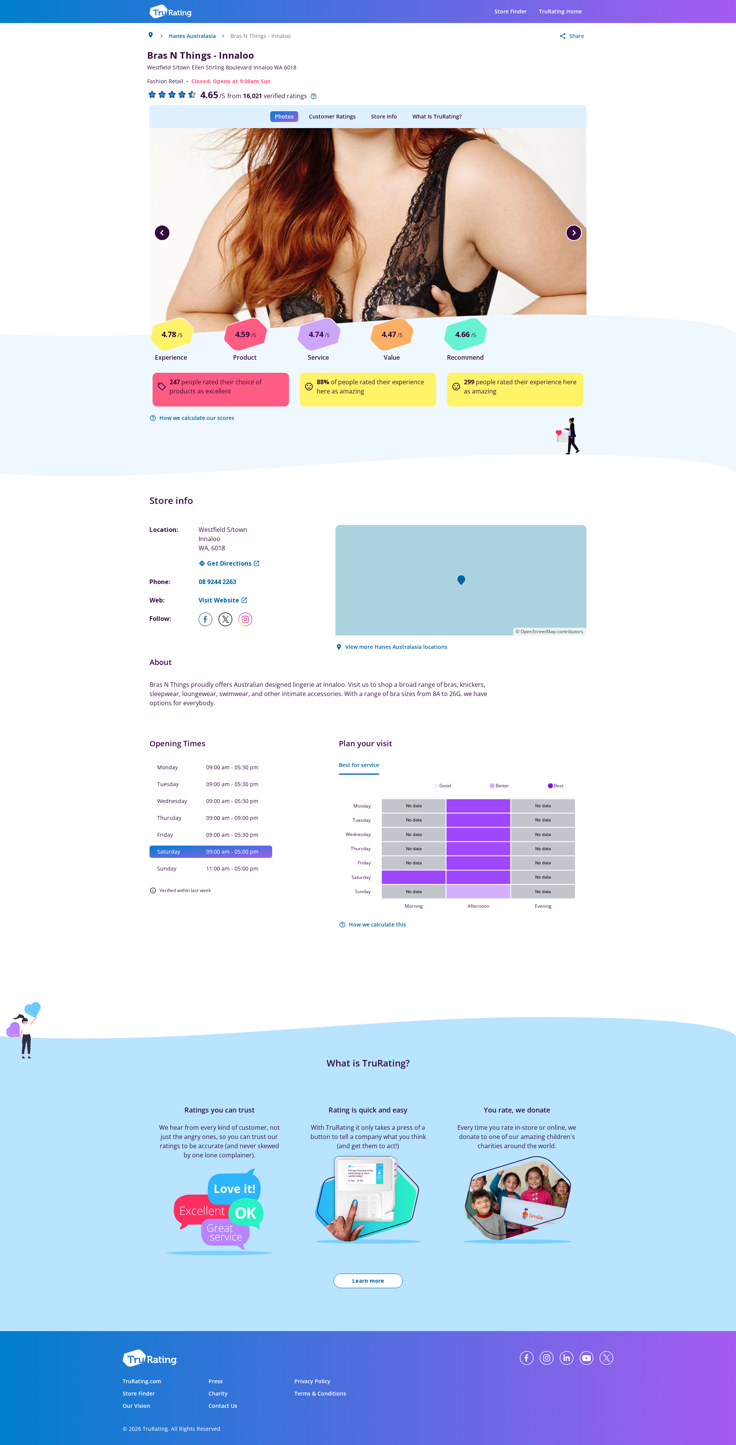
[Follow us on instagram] (248, 619)
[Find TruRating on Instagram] (547, 1358)
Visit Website (219, 600)
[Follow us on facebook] (209, 619)
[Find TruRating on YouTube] (586, 1358)
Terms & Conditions (320, 1393)
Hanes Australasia (192, 35)
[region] (368, 233)
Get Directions (229, 563)
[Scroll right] (574, 233)
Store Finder (511, 11)
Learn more (368, 1280)
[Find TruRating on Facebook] (527, 1358)
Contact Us (223, 1405)
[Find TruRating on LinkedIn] (566, 1358)
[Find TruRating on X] (606, 1358)
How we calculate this (377, 924)
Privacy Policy (312, 1381)
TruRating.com (142, 1381)
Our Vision (136, 1405)
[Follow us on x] (228, 619)
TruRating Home (560, 11)
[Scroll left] (162, 233)
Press (216, 1381)
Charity (218, 1393)
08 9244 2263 (217, 582)
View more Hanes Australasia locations (396, 646)
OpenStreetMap (538, 631)
